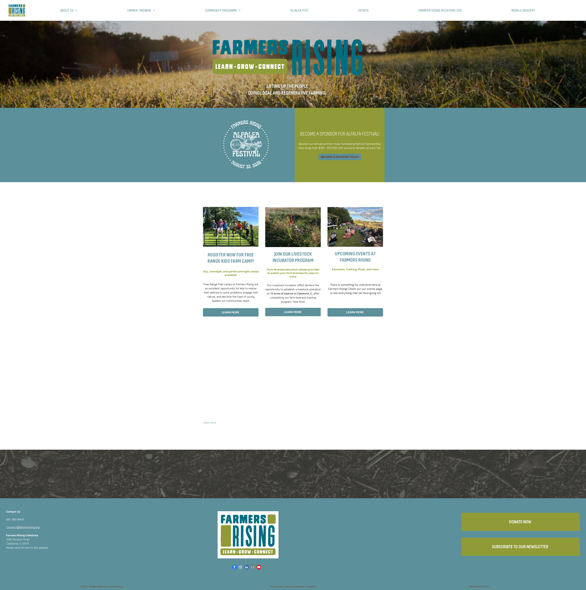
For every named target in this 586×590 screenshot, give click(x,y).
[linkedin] (246, 567)
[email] (252, 567)
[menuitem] (70, 10)
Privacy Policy (276, 586)
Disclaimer (311, 586)
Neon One (495, 586)
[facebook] (234, 567)
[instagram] (240, 567)
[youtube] (259, 567)
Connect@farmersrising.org (23, 527)
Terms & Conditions (294, 586)
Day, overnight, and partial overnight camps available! (231, 273)
